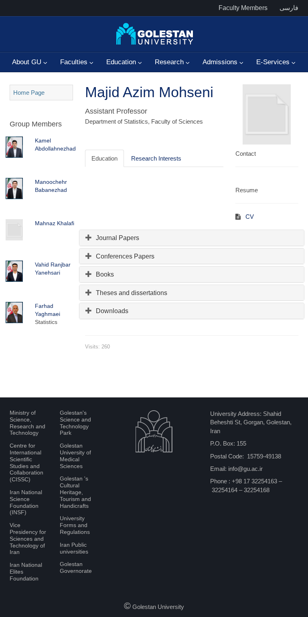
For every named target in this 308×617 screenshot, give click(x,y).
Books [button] (105, 274)
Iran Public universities (74, 548)
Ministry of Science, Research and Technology (27, 422)
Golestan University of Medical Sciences (75, 455)
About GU (27, 62)
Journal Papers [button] (117, 237)
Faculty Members (243, 7)
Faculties (74, 62)
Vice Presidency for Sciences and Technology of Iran (28, 538)
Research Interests (156, 158)
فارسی (289, 7)
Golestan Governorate (76, 567)
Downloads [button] (112, 310)
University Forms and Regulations (75, 525)
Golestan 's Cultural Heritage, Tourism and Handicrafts (75, 492)
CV (249, 216)
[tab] (191, 238)
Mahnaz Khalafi (54, 223)
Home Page (29, 92)
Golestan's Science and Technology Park (75, 422)
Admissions (221, 62)
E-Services (274, 62)
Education (122, 62)
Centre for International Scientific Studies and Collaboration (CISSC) (26, 462)
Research (170, 62)
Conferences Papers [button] (125, 256)
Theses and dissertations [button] (131, 292)
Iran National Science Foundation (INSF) (26, 502)
